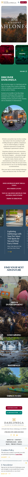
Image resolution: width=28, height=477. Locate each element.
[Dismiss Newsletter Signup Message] (26, 463)
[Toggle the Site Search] (18, 2)
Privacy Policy (16, 444)
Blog (8, 444)
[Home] (8, 2)
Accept (4, 457)
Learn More (18, 454)
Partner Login (11, 442)
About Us (10, 440)
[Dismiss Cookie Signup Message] (26, 448)
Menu (23, 2)
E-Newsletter (12, 412)
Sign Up (4, 474)
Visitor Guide (12, 408)
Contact (18, 440)
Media (20, 442)
